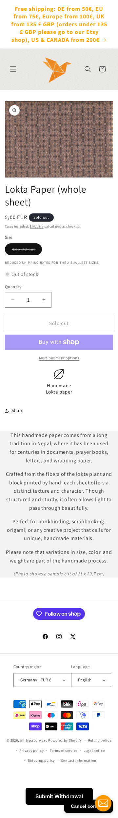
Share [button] (17, 410)
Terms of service (63, 750)
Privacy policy (31, 750)
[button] (13, 69)
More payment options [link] (59, 357)
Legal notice (94, 750)
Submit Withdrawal (59, 796)
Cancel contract (88, 806)
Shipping (37, 226)
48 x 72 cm (27, 250)
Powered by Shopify (65, 740)
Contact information (78, 760)
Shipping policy (41, 760)
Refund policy (99, 740)
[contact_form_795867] (103, 803)
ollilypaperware (34, 740)
